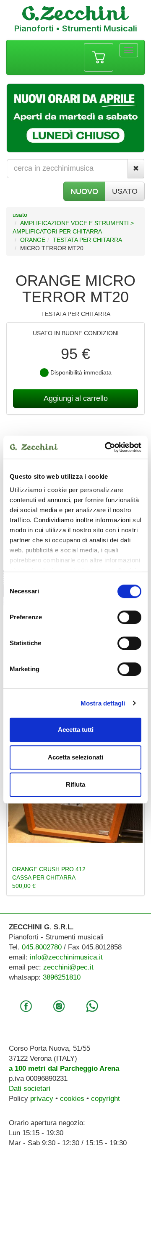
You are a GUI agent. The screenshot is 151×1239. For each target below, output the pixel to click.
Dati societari (29, 1089)
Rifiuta (75, 784)
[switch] (129, 617)
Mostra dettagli (103, 703)
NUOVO (84, 191)
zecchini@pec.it (68, 967)
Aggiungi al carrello (76, 398)
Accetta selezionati (75, 757)
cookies (72, 1099)
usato (20, 214)
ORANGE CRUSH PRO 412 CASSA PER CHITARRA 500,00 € (49, 877)
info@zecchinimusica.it (66, 957)
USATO (125, 191)
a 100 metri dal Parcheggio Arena (64, 1068)
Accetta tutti (76, 729)
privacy (41, 1099)
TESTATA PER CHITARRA (87, 239)
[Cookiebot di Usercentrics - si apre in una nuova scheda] (106, 447)
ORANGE (32, 239)
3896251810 (62, 977)
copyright (105, 1099)
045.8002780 (42, 947)
